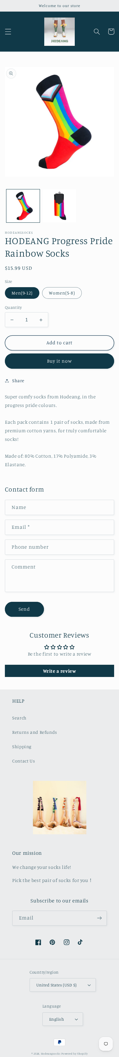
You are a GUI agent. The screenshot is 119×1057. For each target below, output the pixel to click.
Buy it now (59, 361)
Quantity (13, 307)
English (56, 1019)
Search (19, 717)
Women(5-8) (62, 292)
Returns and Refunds (34, 732)
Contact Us (23, 760)
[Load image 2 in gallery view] (59, 206)
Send (24, 609)
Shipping (21, 746)
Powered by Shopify (74, 1053)
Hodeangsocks (51, 1053)
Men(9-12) (22, 292)
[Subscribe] (99, 918)
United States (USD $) (56, 984)
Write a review (59, 671)
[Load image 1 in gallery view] (23, 206)
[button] (8, 31)
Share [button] (18, 380)
